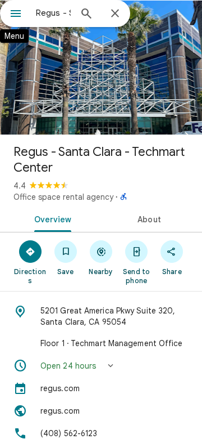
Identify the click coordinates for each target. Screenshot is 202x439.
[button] (101, 366)
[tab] (50, 218)
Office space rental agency (63, 197)
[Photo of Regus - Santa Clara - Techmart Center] (101, 67)
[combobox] (53, 13)
